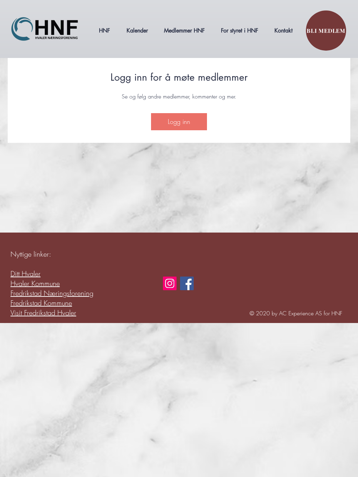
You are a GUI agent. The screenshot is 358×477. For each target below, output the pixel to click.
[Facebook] (187, 283)
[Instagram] (170, 283)
